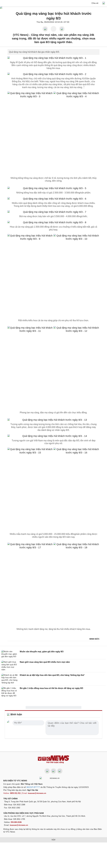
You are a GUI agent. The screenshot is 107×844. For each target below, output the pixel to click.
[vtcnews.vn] (53, 3)
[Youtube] (53, 771)
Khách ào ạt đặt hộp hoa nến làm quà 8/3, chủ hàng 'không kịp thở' (52, 675)
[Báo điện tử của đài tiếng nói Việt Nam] (53, 778)
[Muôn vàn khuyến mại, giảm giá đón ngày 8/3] (9, 654)
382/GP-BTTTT (33, 787)
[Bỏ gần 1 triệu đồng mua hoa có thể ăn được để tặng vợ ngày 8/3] (9, 692)
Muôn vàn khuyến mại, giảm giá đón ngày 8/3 (41, 651)
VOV (53, 840)
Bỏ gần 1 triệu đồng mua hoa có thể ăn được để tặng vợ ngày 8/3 (51, 688)
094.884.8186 (16, 822)
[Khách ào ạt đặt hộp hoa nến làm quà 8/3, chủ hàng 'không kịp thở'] (9, 679)
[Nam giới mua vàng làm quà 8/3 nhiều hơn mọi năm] (9, 666)
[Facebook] (47, 771)
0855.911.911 (15, 793)
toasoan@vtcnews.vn (37, 793)
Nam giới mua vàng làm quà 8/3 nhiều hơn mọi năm (45, 662)
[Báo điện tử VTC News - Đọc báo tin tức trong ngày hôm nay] (53, 759)
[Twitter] (60, 771)
